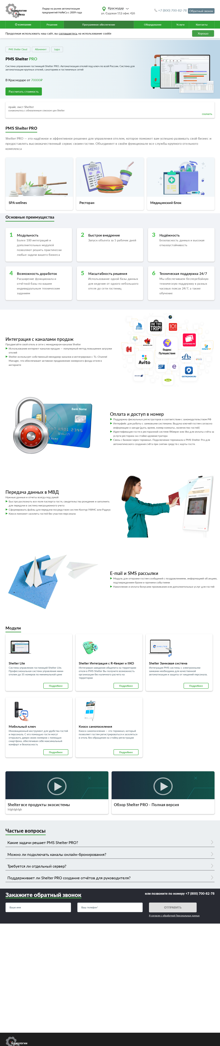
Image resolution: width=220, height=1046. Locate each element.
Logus (57, 49)
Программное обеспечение (98, 24)
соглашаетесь (68, 33)
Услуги (180, 24)
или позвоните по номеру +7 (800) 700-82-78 (180, 893)
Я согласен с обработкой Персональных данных (174, 915)
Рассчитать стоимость (24, 91)
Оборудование (153, 24)
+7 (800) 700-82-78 (172, 10)
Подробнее (56, 685)
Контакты (202, 24)
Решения (52, 24)
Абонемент (41, 49)
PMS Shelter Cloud (18, 49)
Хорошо (203, 33)
